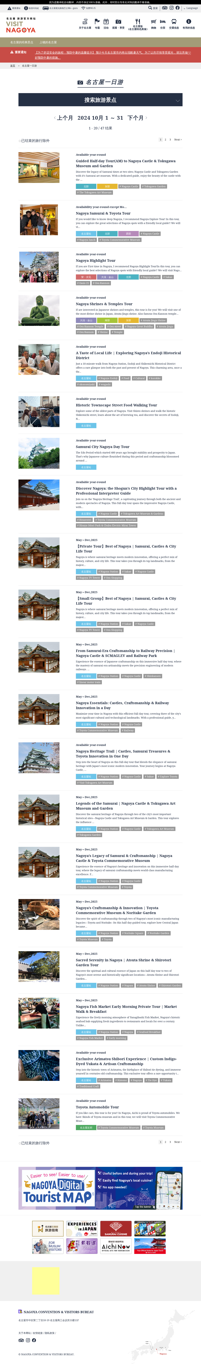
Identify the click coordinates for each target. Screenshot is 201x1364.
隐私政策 (50, 1333)
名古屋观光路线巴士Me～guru (63, 8)
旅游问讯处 (34, 8)
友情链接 (38, 1333)
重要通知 (16, 8)
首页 (12, 65)
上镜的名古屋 (48, 42)
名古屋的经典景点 (21, 42)
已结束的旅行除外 (35, 140)
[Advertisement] (45, 1281)
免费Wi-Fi (91, 8)
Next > (178, 139)
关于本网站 (24, 1333)
